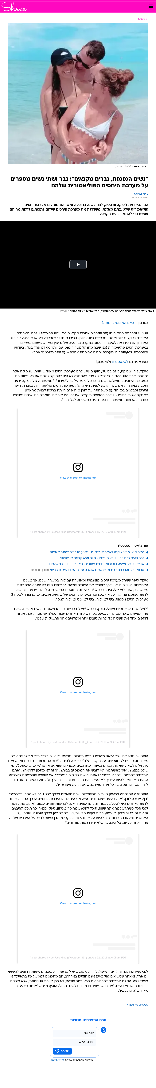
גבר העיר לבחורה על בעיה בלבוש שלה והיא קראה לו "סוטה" (102, 558)
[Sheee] (14, 6)
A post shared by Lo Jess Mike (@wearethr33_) (58, 531)
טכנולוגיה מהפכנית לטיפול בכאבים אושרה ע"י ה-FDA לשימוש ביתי (97, 570)
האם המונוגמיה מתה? (117, 323)
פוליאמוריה (132, 1005)
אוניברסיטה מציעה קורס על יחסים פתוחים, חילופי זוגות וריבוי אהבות (96, 564)
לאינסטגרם (120, 362)
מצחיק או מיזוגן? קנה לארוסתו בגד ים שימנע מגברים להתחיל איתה (97, 552)
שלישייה (143, 1005)
